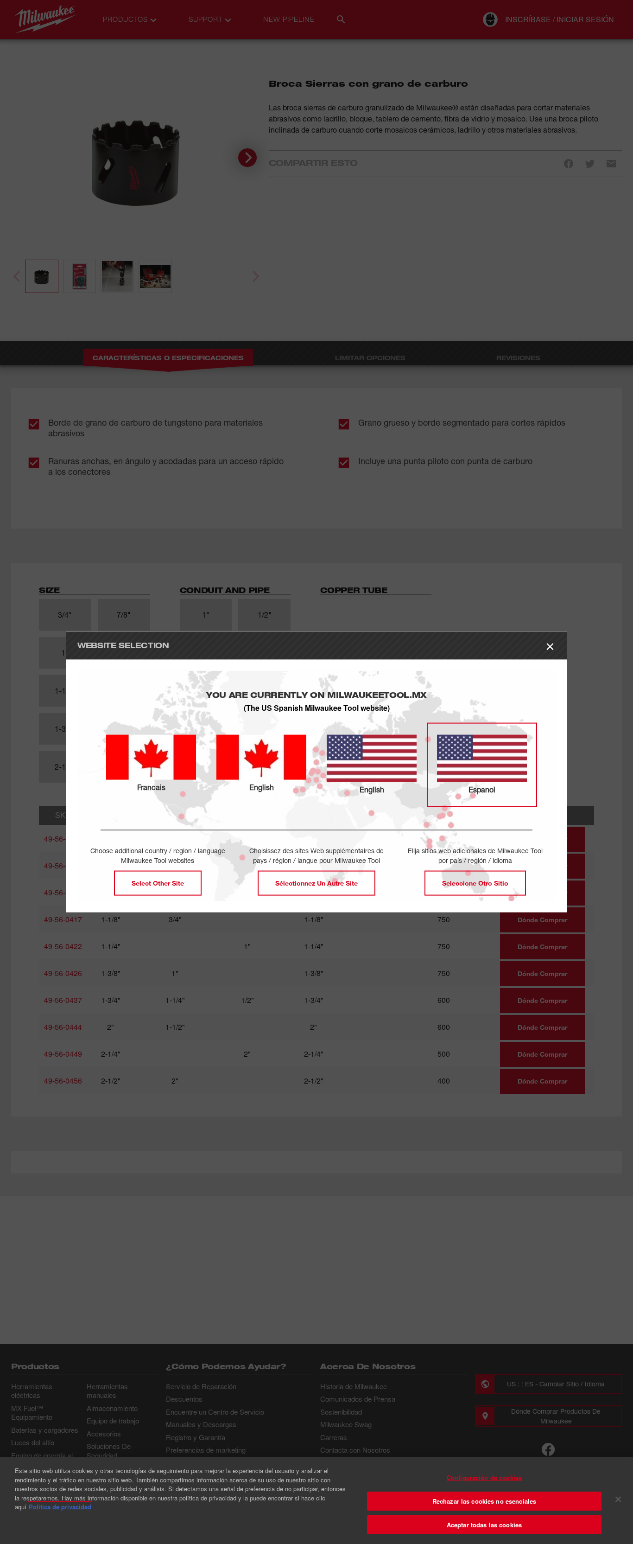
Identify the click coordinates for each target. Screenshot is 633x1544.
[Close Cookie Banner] (618, 1499)
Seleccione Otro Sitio (475, 883)
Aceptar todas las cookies (484, 1524)
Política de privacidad (60, 1506)
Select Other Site (158, 883)
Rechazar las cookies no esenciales (484, 1501)
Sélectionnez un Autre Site (316, 883)
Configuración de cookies (484, 1477)
